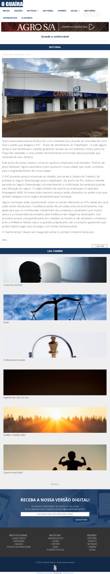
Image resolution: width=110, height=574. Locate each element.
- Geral (55, 547)
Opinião (62, 10)
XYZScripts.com (68, 573)
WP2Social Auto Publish (45, 573)
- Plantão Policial (55, 549)
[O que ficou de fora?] (55, 270)
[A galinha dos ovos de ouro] (55, 382)
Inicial (6, 10)
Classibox (26, 17)
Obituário (89, 10)
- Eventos (92, 541)
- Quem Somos (18, 538)
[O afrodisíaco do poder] (55, 345)
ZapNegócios (10, 17)
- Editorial (91, 538)
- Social (92, 549)
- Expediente (18, 541)
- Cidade (55, 541)
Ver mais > (55, 484)
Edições (18, 10)
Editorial (48, 10)
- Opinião (91, 547)
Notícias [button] (32, 10)
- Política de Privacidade (18, 547)
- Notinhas (91, 544)
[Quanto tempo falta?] (55, 457)
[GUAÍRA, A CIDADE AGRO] (55, 420)
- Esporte (55, 544)
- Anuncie (18, 544)
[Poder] (55, 307)
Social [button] (74, 10)
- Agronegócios (55, 538)
